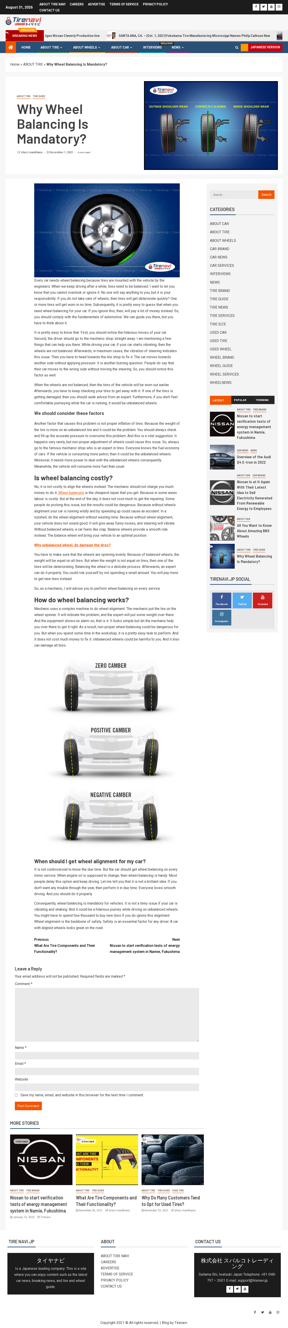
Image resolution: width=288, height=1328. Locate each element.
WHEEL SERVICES (224, 374)
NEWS (176, 47)
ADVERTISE (96, 4)
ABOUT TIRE (49, 47)
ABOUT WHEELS (85, 47)
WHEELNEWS (221, 382)
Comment (23, 984)
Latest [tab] (218, 400)
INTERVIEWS (152, 47)
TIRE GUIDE (39, 96)
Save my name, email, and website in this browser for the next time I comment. (82, 1095)
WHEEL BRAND (222, 357)
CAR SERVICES (222, 265)
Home (26, 47)
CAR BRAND (219, 249)
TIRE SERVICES (222, 316)
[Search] (237, 47)
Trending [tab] (262, 399)
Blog (165, 1323)
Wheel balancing (70, 493)
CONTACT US (49, 10)
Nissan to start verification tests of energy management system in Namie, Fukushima (145, 945)
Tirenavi (45, 1217)
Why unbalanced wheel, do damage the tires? (72, 545)
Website (21, 1079)
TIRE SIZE (218, 324)
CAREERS (77, 4)
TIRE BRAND (33, 1190)
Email (20, 1063)
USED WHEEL (221, 349)
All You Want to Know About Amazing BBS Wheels (254, 530)
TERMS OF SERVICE (124, 4)
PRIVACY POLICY (155, 4)
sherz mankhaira (32, 152)
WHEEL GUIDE (221, 366)
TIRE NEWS (219, 307)
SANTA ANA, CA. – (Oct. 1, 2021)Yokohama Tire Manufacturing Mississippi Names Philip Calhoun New (160, 36)
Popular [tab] (240, 399)
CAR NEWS (218, 257)
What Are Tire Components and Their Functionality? (64, 945)
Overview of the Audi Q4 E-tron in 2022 (254, 459)
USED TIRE (178, 1190)
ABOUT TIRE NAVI (52, 4)
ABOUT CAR (120, 47)
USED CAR (218, 332)
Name (21, 1047)
